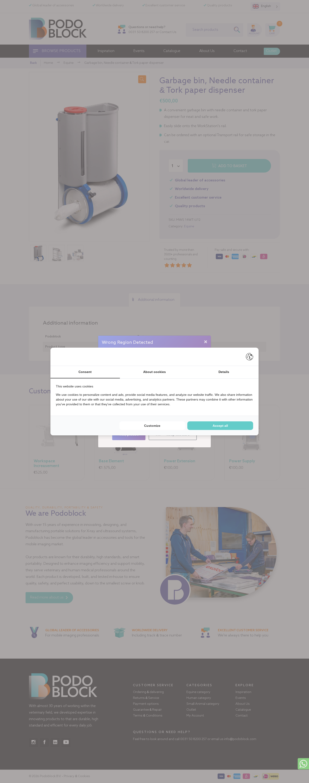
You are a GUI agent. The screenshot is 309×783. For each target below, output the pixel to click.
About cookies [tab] (154, 372)
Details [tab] (224, 372)
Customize (152, 425)
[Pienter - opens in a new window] (249, 356)
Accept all (220, 425)
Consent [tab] (85, 372)
